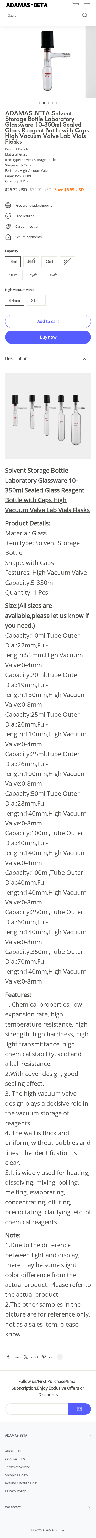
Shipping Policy (16, 1475)
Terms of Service (17, 1467)
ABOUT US (13, 1451)
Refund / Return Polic (21, 1483)
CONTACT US (15, 1459)
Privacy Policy (15, 1491)
